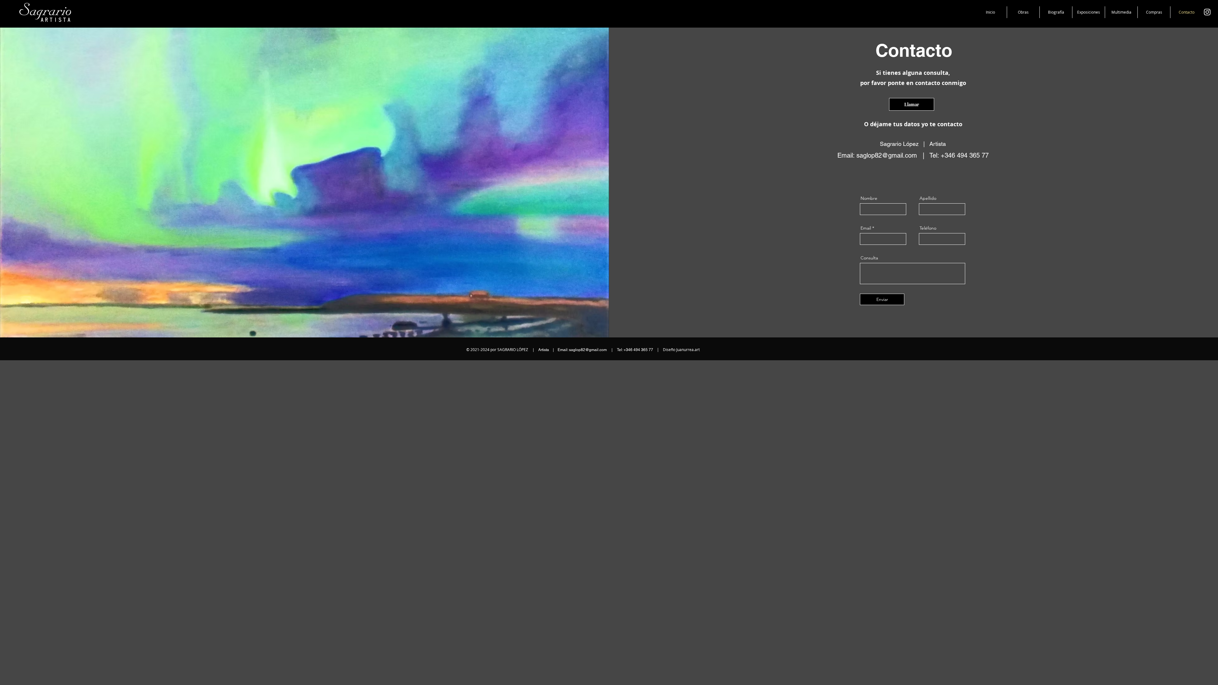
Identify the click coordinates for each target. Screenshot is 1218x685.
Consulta (869, 258)
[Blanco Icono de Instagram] (1207, 12)
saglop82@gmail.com (886, 155)
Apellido (928, 198)
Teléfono (928, 228)
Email (866, 228)
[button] (1023, 12)
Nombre (869, 198)
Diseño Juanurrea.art (681, 349)
